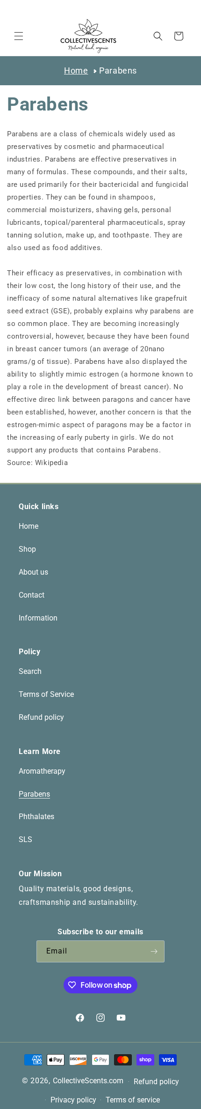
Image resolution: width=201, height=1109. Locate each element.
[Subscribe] (154, 951)
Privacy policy (73, 1099)
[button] (18, 36)
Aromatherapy (42, 771)
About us (33, 572)
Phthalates (36, 816)
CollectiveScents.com (88, 1080)
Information (38, 618)
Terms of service (133, 1099)
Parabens (118, 70)
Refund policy (41, 717)
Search (30, 671)
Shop (27, 549)
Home (76, 70)
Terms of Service (46, 694)
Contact (31, 595)
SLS (25, 839)
